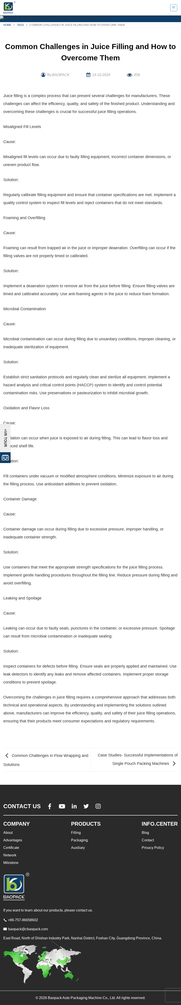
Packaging (79, 840)
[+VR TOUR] (5, 457)
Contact (148, 840)
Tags (20, 25)
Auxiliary (78, 848)
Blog (145, 833)
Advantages (12, 840)
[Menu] (173, 7)
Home (7, 25)
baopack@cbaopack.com (28, 929)
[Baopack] (10, 7)
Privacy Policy (153, 848)
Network (9, 855)
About (8, 833)
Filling (76, 833)
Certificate (11, 848)
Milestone (11, 863)
